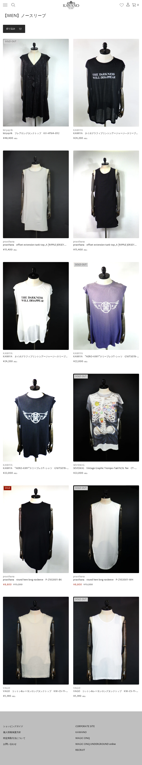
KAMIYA (78, 130)
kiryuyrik (8, 130)
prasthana (8, 241)
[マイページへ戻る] (128, 5)
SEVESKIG (78, 465)
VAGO (6, 688)
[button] (13, 5)
